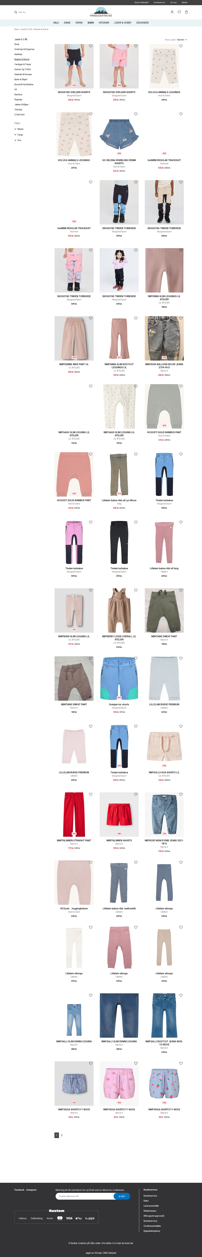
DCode (98, 1253)
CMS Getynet (109, 1253)
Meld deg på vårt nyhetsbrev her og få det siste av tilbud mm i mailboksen (90, 1190)
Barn (16, 29)
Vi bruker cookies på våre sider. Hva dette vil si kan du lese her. (101, 1243)
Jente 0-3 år (26, 29)
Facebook (19, 1190)
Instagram (31, 1190)
